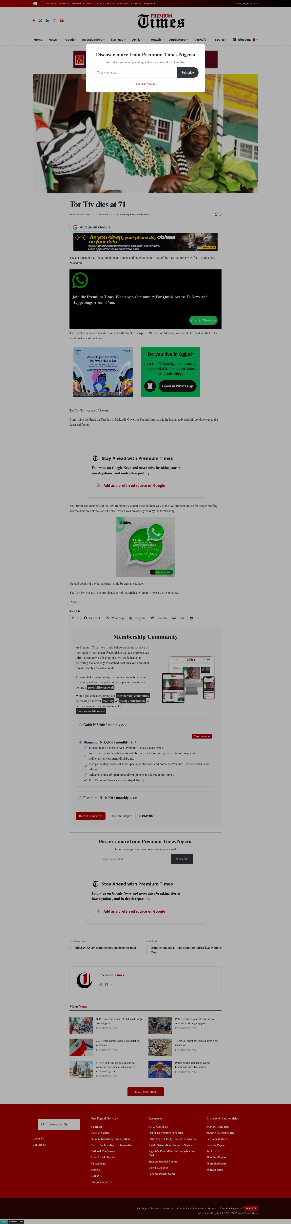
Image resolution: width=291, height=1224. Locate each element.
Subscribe (188, 72)
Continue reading (145, 84)
